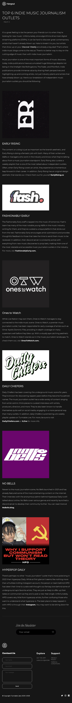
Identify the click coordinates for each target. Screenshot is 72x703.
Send (17, 686)
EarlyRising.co (57, 175)
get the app (41, 658)
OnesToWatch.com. (30, 340)
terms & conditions (55, 663)
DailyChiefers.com (10, 421)
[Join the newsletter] (52, 632)
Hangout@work (43, 660)
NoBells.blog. (8, 507)
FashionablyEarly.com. (25, 251)
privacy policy (54, 658)
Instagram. (31, 605)
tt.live (24, 421)
